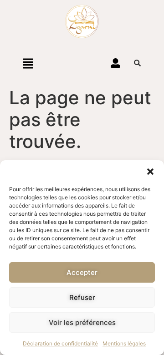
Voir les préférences (82, 322)
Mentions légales (124, 343)
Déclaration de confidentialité (60, 343)
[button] (150, 171)
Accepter (82, 272)
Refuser (82, 297)
